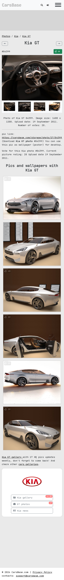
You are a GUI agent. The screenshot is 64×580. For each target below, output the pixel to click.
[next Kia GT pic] (59, 43)
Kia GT (26, 36)
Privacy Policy (42, 572)
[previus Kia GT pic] (5, 43)
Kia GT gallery (12, 457)
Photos (6, 36)
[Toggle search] (41, 5)
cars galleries (28, 464)
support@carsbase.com (30, 575)
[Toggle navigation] (57, 5)
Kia (16, 36)
